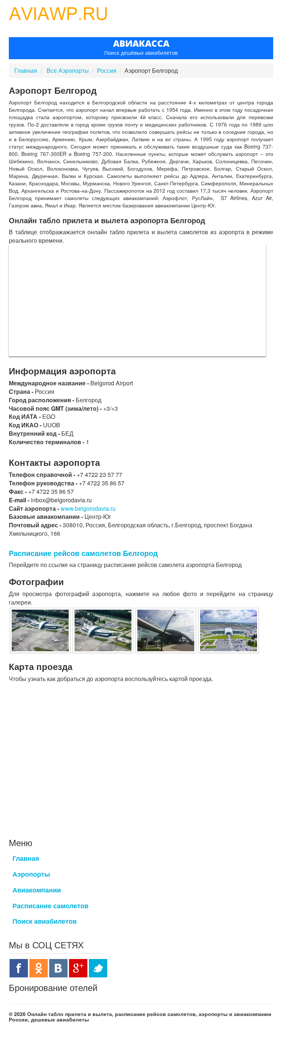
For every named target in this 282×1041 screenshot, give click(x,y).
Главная (25, 70)
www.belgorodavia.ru (88, 508)
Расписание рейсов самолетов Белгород (83, 553)
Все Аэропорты (68, 70)
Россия (106, 70)
